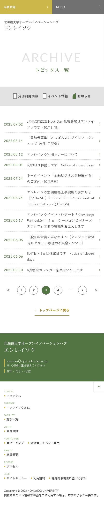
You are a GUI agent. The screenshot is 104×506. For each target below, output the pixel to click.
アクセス (12, 466)
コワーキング (15, 443)
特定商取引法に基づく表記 (69, 478)
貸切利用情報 (28, 96)
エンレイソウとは (18, 407)
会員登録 (9, 7)
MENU (60, 7)
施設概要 (12, 454)
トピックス (14, 396)
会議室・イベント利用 (44, 443)
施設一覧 (12, 419)
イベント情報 (58, 96)
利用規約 (39, 478)
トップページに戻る (54, 310)
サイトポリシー (17, 478)
